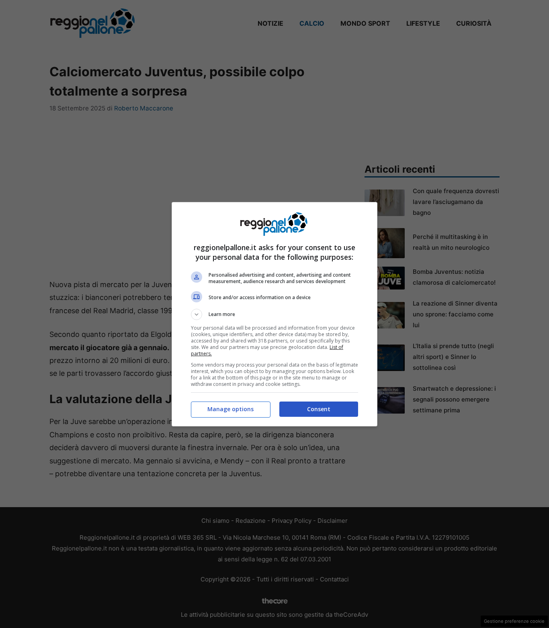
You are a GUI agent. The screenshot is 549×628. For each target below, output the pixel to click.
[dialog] (274, 314)
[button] (274, 314)
